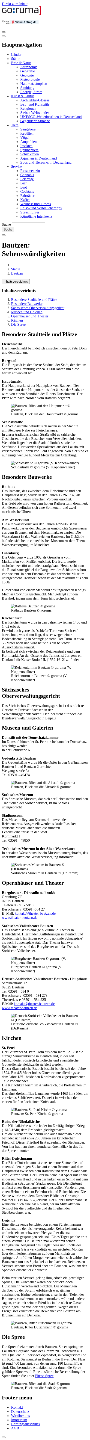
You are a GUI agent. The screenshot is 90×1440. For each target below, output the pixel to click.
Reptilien (26, 133)
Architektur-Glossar (34, 100)
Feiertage (27, 179)
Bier (23, 183)
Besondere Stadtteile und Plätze (34, 300)
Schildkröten (29, 154)
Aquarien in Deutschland (38, 158)
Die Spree (18, 324)
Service (16, 167)
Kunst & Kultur (22, 96)
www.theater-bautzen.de (19, 918)
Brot (23, 187)
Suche (6, 224)
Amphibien (28, 142)
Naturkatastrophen (33, 84)
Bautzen (17, 273)
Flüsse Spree (44, 1376)
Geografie (27, 71)
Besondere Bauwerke (26, 304)
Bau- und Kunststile (34, 104)
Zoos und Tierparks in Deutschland (46, 162)
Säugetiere (28, 129)
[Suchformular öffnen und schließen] (4, 235)
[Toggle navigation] (4, 32)
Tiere (14, 125)
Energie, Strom (31, 92)
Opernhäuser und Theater (29, 316)
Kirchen (17, 320)
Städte (15, 59)
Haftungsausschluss (25, 1424)
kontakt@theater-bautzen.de (35, 913)
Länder (16, 54)
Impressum (19, 1420)
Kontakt (17, 1407)
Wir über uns (20, 1416)
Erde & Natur (21, 63)
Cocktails (27, 191)
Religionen (28, 108)
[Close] (4, 36)
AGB (15, 1428)
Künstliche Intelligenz (36, 216)
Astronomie (28, 67)
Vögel (24, 137)
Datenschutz (20, 1411)
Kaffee (25, 200)
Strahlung (27, 88)
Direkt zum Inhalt (14, 4)
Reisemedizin (30, 171)
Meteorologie (30, 79)
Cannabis (27, 175)
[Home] (22, 14)
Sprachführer (29, 212)
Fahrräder (27, 196)
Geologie (27, 75)
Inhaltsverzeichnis (16, 281)
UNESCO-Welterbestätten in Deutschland (51, 117)
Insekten (26, 146)
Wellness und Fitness (35, 204)
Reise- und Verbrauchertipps (41, 208)
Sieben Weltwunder (34, 113)
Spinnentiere (29, 150)
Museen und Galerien (26, 312)
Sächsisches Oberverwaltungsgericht (37, 308)
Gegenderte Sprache (35, 121)
